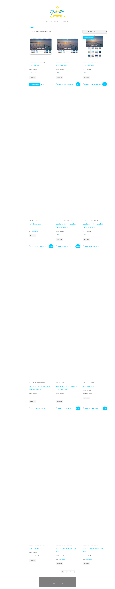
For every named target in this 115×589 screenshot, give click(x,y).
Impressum (62, 578)
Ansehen (32, 77)
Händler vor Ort (52, 21)
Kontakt (66, 21)
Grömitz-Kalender (57, 12)
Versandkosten (34, 72)
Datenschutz (53, 578)
